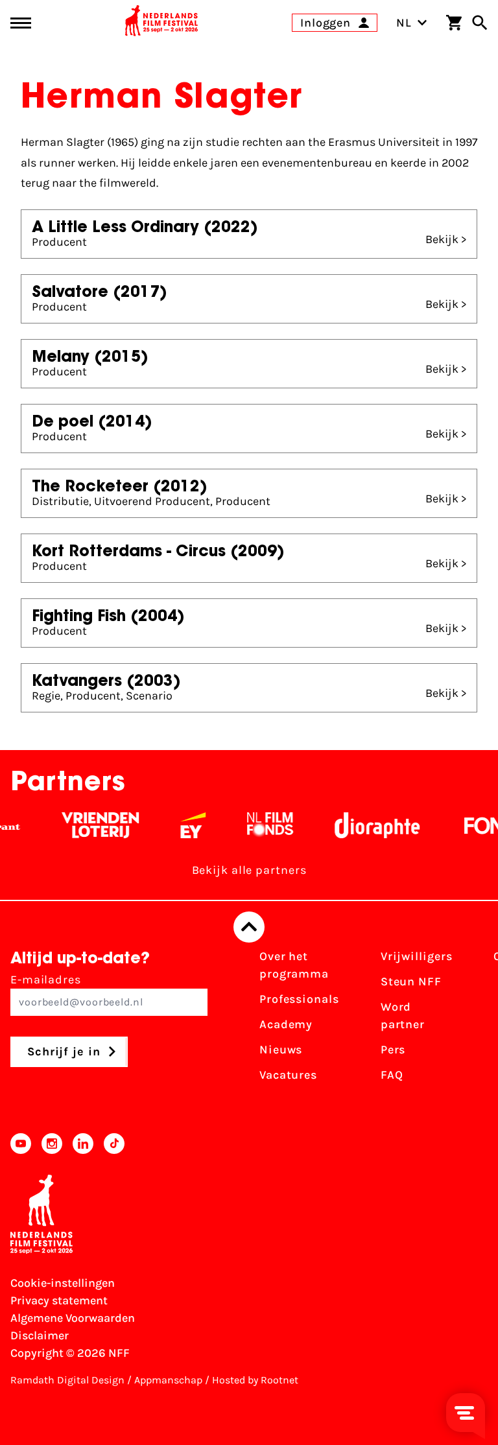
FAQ (392, 1075)
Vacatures (288, 1075)
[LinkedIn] (83, 1143)
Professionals (299, 999)
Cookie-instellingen (62, 1283)
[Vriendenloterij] (85, 825)
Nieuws (280, 1049)
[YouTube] (20, 1143)
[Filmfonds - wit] (255, 825)
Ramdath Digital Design (67, 1380)
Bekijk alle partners (249, 870)
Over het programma (294, 965)
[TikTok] (114, 1143)
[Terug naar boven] (249, 927)
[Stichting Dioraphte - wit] (362, 825)
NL (404, 23)
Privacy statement (59, 1300)
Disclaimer (39, 1335)
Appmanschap (168, 1380)
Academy (286, 1024)
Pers (393, 1049)
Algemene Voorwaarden (72, 1318)
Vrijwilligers (417, 956)
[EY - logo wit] (178, 825)
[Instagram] (52, 1143)
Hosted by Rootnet (255, 1380)
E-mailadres (45, 979)
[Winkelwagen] (454, 22)
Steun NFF (411, 981)
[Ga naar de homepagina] (161, 22)
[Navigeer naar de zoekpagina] (480, 22)
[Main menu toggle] (20, 23)
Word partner (403, 1015)
